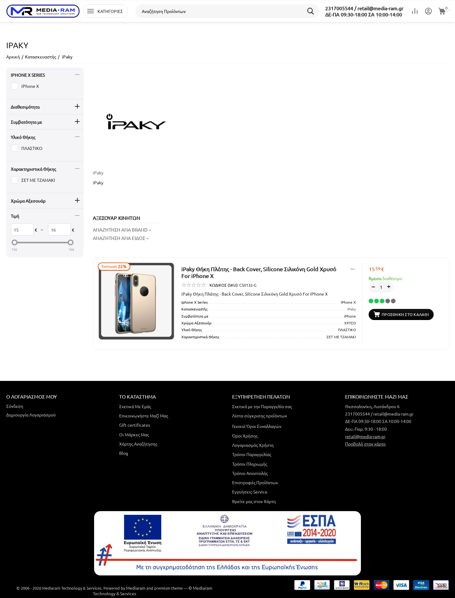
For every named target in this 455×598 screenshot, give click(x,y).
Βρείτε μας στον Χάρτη (254, 501)
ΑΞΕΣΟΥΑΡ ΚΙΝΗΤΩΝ (116, 218)
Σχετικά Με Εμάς (135, 406)
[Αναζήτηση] (312, 11)
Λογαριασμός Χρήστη (253, 445)
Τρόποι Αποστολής (250, 473)
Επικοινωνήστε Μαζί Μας (143, 415)
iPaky (98, 172)
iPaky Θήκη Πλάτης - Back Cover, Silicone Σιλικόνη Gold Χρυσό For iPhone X (258, 272)
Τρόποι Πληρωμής (249, 464)
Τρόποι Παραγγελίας (251, 454)
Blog (123, 453)
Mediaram (135, 588)
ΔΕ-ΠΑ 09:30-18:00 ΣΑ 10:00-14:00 (363, 14)
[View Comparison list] (415, 11)
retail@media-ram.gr (365, 436)
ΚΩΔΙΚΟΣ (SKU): (224, 285)
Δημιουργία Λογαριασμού (31, 414)
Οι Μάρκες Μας (134, 434)
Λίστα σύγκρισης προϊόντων (259, 415)
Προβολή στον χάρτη (365, 443)
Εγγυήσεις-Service (249, 491)
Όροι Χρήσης (245, 435)
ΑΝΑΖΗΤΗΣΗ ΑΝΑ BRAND (120, 230)
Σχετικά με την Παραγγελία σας (262, 406)
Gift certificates (134, 425)
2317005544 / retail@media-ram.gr (364, 8)
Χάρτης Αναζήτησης (138, 443)
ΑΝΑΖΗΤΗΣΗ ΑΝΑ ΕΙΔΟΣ (119, 238)
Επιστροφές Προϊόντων (255, 482)
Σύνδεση (14, 406)
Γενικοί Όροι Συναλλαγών (256, 426)
